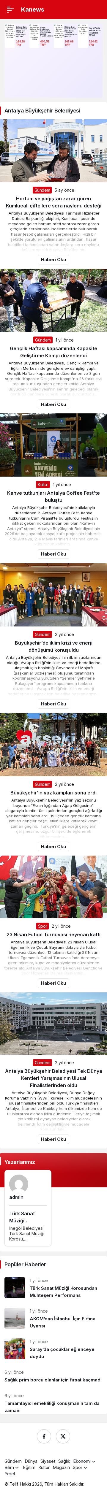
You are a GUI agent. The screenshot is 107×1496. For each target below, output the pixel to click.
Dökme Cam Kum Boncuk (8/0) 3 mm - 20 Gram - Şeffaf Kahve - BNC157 (70, 31)
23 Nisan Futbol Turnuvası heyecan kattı (53, 934)
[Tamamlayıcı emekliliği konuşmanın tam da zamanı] (53, 1401)
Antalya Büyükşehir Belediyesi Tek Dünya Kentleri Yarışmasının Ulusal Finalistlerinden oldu (53, 1078)
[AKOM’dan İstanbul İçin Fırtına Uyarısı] (53, 1318)
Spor (42, 926)
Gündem (42, 190)
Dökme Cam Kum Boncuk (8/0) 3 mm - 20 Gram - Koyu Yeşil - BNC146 (21, 31)
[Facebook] (44, 1436)
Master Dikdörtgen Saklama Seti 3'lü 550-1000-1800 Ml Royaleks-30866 (46, 31)
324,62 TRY (94, 43)
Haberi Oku (53, 259)
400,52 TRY (45, 43)
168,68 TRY (21, 43)
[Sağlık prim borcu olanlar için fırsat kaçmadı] (53, 1376)
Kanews (32, 9)
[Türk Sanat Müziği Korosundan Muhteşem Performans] (53, 1288)
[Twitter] (63, 1436)
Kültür (43, 484)
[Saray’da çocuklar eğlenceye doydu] (53, 1349)
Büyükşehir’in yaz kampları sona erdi (53, 793)
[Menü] (10, 9)
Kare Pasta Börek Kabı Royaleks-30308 (94, 31)
